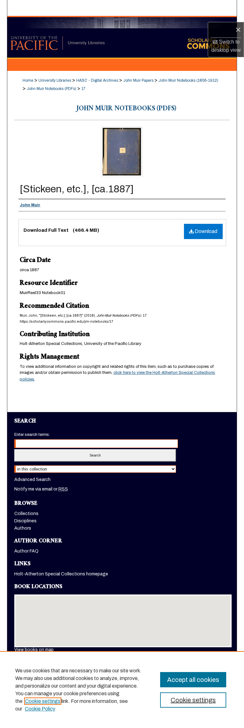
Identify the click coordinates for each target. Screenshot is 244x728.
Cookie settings (42, 701)
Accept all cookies (193, 679)
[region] (122, 689)
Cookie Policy (40, 708)
